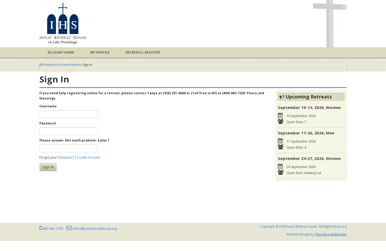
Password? (66, 157)
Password (47, 123)
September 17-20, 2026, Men (306, 132)
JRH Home (46, 64)
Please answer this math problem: (74, 140)
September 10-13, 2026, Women (309, 107)
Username (48, 106)
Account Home (61, 52)
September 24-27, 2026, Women (309, 158)
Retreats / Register (143, 52)
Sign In (48, 166)
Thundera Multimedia (331, 234)
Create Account (88, 157)
